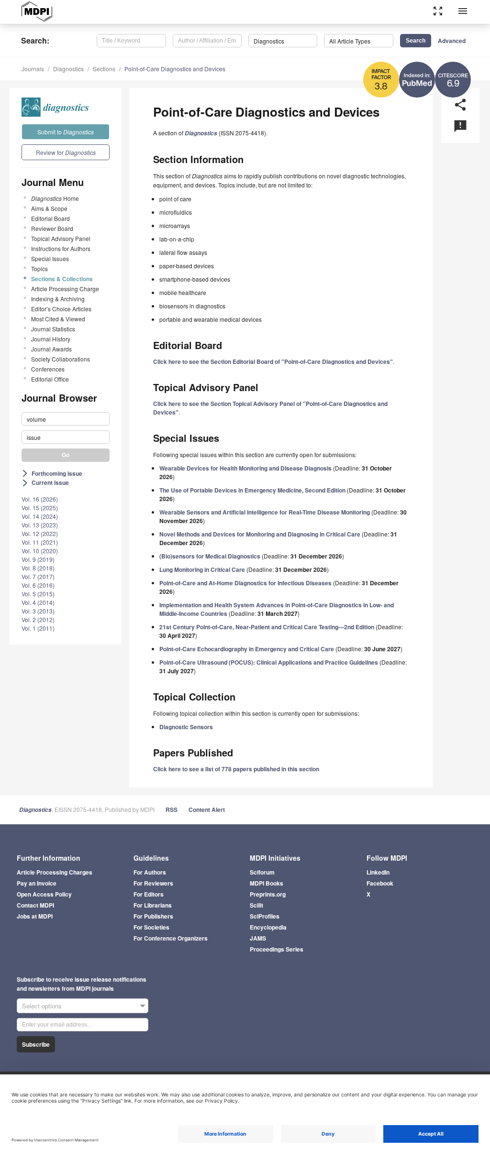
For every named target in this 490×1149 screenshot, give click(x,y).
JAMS (258, 938)
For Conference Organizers (171, 938)
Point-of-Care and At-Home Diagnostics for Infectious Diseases (245, 583)
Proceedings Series (276, 949)
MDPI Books (266, 883)
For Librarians (153, 905)
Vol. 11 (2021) (40, 542)
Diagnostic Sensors (186, 726)
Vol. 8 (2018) (38, 568)
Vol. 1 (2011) (38, 628)
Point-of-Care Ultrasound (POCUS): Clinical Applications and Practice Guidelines (268, 662)
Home (55, 198)
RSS (172, 809)
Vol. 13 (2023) (40, 525)
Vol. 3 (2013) (38, 611)
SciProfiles (264, 916)
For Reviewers (153, 883)
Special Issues (50, 258)
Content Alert (207, 809)
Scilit (256, 905)
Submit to (65, 132)
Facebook (380, 883)
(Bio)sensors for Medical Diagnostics (209, 556)
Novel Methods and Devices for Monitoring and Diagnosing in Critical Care (259, 534)
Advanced (452, 40)
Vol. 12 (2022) (40, 533)
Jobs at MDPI (35, 916)
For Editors (149, 894)
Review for (66, 152)
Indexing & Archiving (58, 299)
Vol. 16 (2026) (40, 499)
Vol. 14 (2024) (40, 516)
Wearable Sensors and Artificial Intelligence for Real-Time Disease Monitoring (264, 512)
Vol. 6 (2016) (38, 585)
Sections (104, 69)
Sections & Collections (62, 278)
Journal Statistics (53, 329)
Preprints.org (268, 894)
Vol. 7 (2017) (38, 576)
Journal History (50, 339)
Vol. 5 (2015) (38, 594)
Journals (33, 69)
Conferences (48, 369)
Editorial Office (50, 379)
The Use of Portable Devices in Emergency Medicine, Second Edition (252, 490)
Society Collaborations (60, 359)
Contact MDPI (35, 905)
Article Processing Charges (54, 872)
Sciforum (262, 872)
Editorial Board (50, 218)
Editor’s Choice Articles (61, 309)
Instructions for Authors (60, 248)
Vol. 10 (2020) (40, 551)
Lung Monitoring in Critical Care (202, 569)
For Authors (150, 872)
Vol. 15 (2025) (40, 507)
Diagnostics (68, 69)
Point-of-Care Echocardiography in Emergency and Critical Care (246, 649)
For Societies (151, 927)
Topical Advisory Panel (60, 238)
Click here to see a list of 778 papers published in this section (236, 769)
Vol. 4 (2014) (38, 602)
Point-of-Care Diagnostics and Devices (174, 69)
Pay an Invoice (36, 883)
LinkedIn (378, 872)
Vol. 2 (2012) (38, 619)
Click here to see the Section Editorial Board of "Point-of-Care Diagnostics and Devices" (273, 361)
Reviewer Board (52, 228)
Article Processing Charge (65, 289)
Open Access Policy (44, 894)
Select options (42, 1005)
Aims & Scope (49, 208)
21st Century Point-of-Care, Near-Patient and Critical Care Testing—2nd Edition (266, 627)
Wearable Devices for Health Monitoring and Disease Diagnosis (245, 468)
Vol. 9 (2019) (38, 559)
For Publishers (153, 916)
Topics (39, 268)
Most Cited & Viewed (58, 319)
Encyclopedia (268, 927)
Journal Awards (51, 349)
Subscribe (36, 1044)
